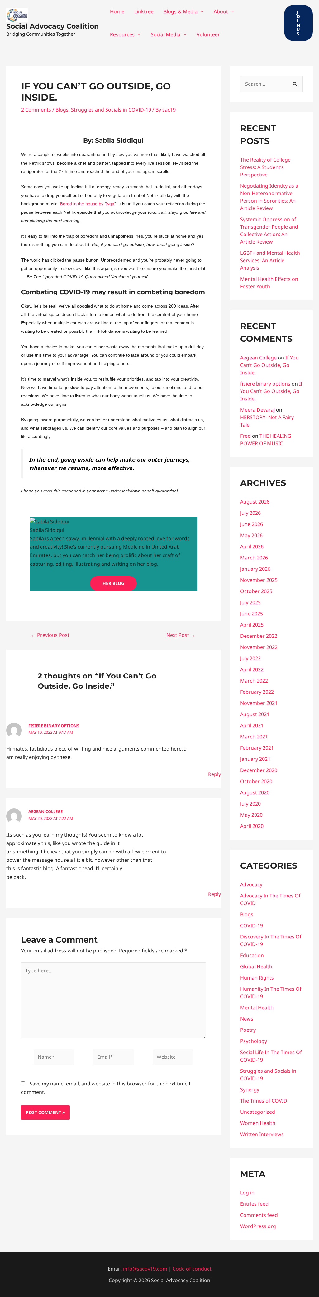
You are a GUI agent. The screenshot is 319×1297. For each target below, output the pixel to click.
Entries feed (254, 1203)
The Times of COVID (263, 1100)
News (246, 1018)
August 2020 (254, 792)
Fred (245, 435)
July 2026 (250, 512)
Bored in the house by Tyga (87, 203)
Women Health (257, 1123)
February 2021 (257, 747)
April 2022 (252, 669)
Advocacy (251, 884)
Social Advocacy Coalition (52, 26)
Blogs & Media (181, 11)
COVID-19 (251, 925)
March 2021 (254, 736)
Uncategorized (257, 1111)
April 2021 (252, 725)
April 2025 (252, 624)
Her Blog (113, 583)
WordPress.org (258, 1226)
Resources (122, 34)
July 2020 (250, 803)
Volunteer (208, 34)
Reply (214, 774)
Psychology (253, 1041)
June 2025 (251, 613)
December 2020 (258, 770)
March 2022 (254, 680)
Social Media (165, 34)
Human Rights (257, 977)
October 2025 (256, 591)
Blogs (62, 109)
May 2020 (251, 814)
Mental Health (257, 1007)
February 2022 (257, 691)
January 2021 (255, 759)
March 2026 (254, 557)
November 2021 (259, 703)
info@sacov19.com (145, 1268)
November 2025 (259, 580)
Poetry (248, 1029)
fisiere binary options (53, 725)
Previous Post (50, 635)
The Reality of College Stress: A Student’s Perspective (265, 167)
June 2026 (251, 524)
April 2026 (252, 546)
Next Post (180, 635)
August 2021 (254, 714)
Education (252, 955)
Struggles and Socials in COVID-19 (111, 109)
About (221, 11)
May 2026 (251, 535)
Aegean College (45, 811)
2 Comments (36, 109)
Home (117, 11)
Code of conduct (192, 1268)
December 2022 (258, 636)
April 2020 (252, 826)
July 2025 (250, 602)
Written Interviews (262, 1134)
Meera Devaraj (257, 409)
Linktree (144, 11)
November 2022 (259, 647)
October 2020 (256, 781)
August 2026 (254, 501)
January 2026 (255, 568)
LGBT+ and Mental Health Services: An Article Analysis (270, 260)
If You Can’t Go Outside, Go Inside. (269, 365)
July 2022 (250, 658)
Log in (247, 1192)
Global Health (256, 966)
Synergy (249, 1089)
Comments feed (259, 1215)
